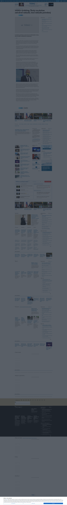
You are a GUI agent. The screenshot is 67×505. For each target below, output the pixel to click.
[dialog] (33, 501)
